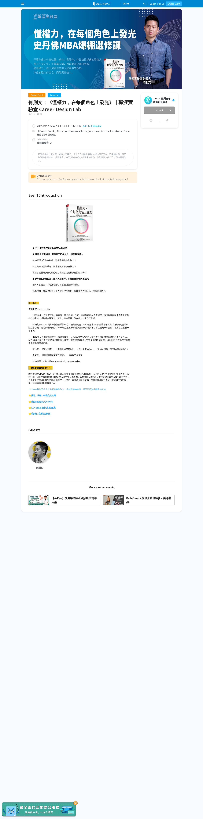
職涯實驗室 (43, 142)
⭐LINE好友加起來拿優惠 (42, 407)
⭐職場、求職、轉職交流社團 (42, 395)
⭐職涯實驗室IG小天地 (40, 401)
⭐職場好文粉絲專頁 (39, 413)
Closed (159, 110)
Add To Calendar (92, 126)
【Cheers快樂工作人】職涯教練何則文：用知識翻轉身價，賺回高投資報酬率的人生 (67, 389)
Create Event (173, 3)
